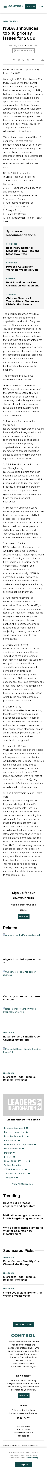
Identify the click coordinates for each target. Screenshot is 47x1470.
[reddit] (28, 60)
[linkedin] (18, 60)
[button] (5, 7)
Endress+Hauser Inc (14, 1132)
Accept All (23, 1465)
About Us (7, 1445)
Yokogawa (9, 1177)
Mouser (8, 1152)
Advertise (16, 1445)
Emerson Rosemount (14, 1128)
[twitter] (23, 60)
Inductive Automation (14, 1136)
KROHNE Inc (10, 1140)
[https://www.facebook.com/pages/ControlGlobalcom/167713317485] (17, 1417)
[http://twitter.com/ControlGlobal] (25, 1417)
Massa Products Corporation (18, 1144)
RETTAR (8, 1157)
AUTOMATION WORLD (23, 1433)
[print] (42, 60)
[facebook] (14, 60)
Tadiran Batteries (12, 1165)
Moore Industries (12, 1148)
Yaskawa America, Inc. (15, 1173)
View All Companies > (23, 1184)
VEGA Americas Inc (14, 1169)
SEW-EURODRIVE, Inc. (15, 1161)
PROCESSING (23, 1436)
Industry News (10, 21)
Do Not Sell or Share (30, 1445)
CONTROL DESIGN (23, 1430)
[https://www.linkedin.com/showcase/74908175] (21, 1417)
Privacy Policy (32, 1457)
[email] (33, 60)
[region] (23, 1459)
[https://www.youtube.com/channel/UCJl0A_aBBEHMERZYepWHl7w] (28, 1417)
